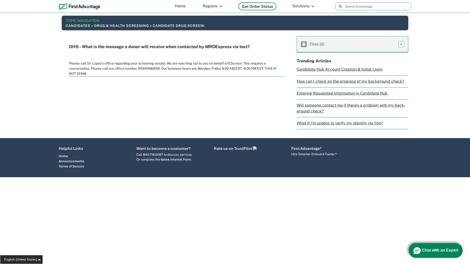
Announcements (71, 161)
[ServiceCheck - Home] (79, 6)
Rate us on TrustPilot (233, 148)
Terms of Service (71, 166)
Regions (210, 6)
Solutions (300, 6)
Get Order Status (257, 6)
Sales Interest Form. (176, 159)
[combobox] (378, 6)
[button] (401, 44)
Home (180, 6)
